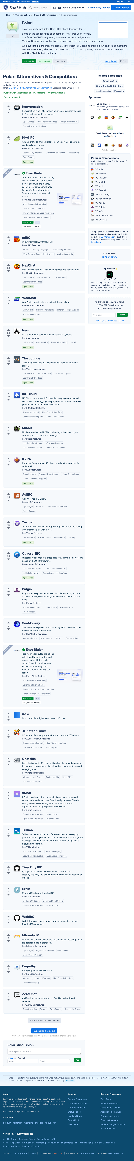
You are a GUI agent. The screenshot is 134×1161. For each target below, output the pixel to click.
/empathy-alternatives (16, 963)
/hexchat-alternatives (15, 262)
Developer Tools (26, 1139)
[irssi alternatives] (17, 331)
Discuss (39, 1122)
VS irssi (99, 186)
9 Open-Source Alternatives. (23, 87)
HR (76, 1142)
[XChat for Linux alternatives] (17, 732)
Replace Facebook (109, 1103)
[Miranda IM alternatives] (17, 936)
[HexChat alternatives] (17, 266)
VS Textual (100, 190)
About (48, 1122)
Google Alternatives (110, 1107)
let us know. (96, 242)
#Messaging (39, 92)
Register (120, 1)
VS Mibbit (100, 182)
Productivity (28, 1142)
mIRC (62, 49)
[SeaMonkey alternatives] (17, 624)
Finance (25, 1146)
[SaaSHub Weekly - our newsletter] (54, 7)
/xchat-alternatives (14, 789)
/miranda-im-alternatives (17, 932)
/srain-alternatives (14, 886)
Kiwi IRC (48, 49)
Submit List (73, 1120)
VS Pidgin (100, 207)
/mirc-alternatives (14, 234)
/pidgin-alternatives (14, 586)
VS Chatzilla (101, 219)
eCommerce (67, 1142)
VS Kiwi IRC (101, 173)
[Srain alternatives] (17, 890)
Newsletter (73, 1124)
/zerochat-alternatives (16, 991)
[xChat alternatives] (17, 794)
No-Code (11, 1139)
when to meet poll (115, 1153)
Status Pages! (74, 1111)
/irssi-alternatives (13, 327)
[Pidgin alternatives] (17, 590)
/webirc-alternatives (15, 913)
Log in (10, 1058)
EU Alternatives (107, 237)
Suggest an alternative (44, 1031)
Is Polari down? (109, 256)
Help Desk (15, 1142)
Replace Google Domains (112, 1124)
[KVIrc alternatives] (17, 460)
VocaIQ (108, 279)
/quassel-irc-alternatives (17, 550)
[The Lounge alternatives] (17, 359)
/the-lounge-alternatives (17, 355)
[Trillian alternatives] (17, 831)
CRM (5, 1142)
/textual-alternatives (15, 519)
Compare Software (77, 1103)
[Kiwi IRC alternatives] (17, 139)
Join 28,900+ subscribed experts (110, 321)
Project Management (105, 1142)
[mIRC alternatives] (17, 239)
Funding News (75, 1116)
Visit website (29, 61)
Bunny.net (58, 1153)
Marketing (41, 1142)
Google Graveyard (109, 1120)
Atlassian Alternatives (110, 1111)
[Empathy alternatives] (17, 967)
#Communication (56, 92)
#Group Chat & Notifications (17, 92)
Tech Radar (105, 1099)
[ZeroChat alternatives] (17, 995)
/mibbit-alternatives (14, 425)
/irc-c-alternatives (14, 711)
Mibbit (42, 53)
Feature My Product (99, 7)
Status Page (60, 61)
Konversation (34, 49)
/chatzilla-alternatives (15, 755)
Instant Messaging (103, 91)
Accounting (53, 1142)
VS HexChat (101, 177)
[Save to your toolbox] (12, 36)
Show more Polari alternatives (44, 1020)
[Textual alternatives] (17, 523)
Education (36, 1146)
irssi (54, 53)
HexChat (32, 53)
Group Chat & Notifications (109, 86)
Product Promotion (12, 1122)
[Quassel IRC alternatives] (17, 554)
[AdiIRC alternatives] (17, 496)
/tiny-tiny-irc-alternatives (17, 864)
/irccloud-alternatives (15, 391)
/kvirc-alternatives (14, 456)
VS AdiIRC (100, 203)
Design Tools (43, 1139)
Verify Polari (111, 61)
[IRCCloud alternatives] (17, 395)
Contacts (28, 1122)
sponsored (70, 1081)
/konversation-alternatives (18, 103)
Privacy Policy (21, 1153)
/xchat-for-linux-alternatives (19, 728)
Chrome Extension (77, 1107)
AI (4, 1139)
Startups (35, 1)
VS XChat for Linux (104, 215)
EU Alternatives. (45, 87)
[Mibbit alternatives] (17, 429)
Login (129, 1)
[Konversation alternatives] (17, 108)
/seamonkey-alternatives (17, 620)
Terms (33, 1153)
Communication (109, 81)
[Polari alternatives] (12, 26)
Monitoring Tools (11, 1146)
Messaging (119, 91)
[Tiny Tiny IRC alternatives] (17, 868)
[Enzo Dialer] (17, 174)
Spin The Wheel (87, 1153)
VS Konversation (103, 198)
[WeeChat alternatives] (17, 299)
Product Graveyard (109, 1116)
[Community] (59, 7)
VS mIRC (99, 169)
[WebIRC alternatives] (17, 918)
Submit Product (121, 7)
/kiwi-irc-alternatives (15, 134)
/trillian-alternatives (14, 827)
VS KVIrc (99, 211)
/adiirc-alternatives (14, 491)
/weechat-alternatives (16, 294)
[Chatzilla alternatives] (17, 760)
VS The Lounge (102, 194)
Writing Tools (86, 1142)
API (54, 1122)
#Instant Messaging (12, 97)
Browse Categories (77, 1099)
